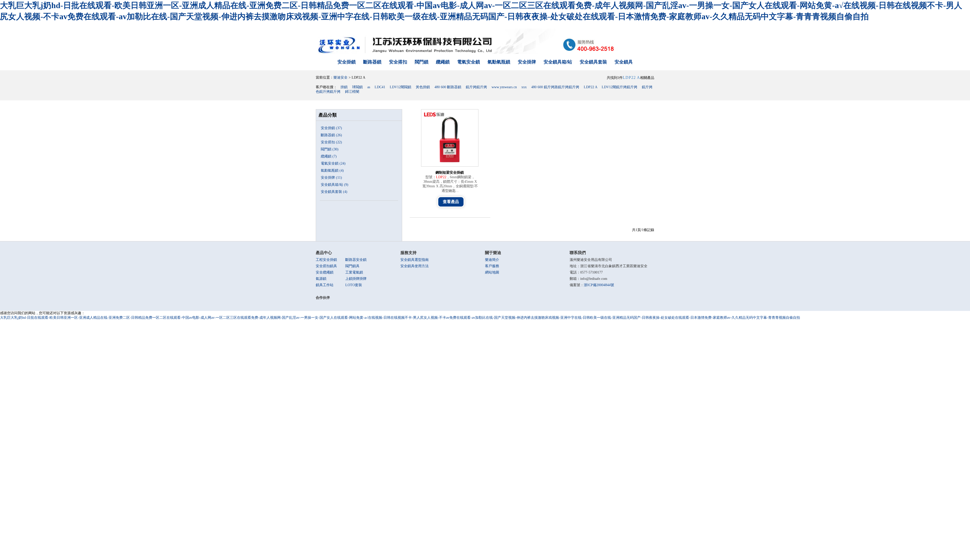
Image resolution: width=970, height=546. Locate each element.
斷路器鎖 (372, 61)
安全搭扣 (398, 61)
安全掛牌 (527, 61)
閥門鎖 (421, 61)
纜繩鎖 (443, 61)
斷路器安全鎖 (356, 260)
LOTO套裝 (353, 285)
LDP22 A (590, 87)
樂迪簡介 (492, 260)
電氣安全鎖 (468, 61)
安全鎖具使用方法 (414, 266)
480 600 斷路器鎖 (447, 87)
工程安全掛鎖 (326, 260)
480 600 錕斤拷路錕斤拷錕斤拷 (555, 87)
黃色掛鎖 (423, 87)
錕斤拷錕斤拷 (476, 87)
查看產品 (451, 201)
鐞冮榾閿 (352, 92)
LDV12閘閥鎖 (400, 87)
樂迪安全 (340, 77)
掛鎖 (344, 87)
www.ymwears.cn (504, 87)
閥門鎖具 (352, 266)
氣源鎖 (321, 279)
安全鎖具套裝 (593, 61)
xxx (524, 87)
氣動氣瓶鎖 (499, 61)
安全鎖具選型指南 (414, 260)
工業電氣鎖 (354, 272)
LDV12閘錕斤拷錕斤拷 (619, 87)
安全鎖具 (624, 61)
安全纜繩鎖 (324, 272)
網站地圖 (492, 272)
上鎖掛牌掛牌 (356, 279)
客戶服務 (492, 266)
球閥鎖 (357, 87)
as (368, 87)
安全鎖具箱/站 (558, 61)
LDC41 (380, 87)
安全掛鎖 (346, 61)
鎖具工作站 (324, 285)
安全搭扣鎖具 (326, 266)
